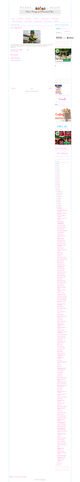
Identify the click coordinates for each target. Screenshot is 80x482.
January (58, 464)
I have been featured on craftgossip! (61, 355)
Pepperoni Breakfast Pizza (61, 426)
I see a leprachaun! (60, 370)
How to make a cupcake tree (62, 334)
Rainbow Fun (59, 366)
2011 (57, 189)
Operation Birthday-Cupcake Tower (60, 223)
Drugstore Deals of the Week (61, 409)
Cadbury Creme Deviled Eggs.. (61, 288)
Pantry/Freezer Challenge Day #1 (61, 453)
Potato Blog (59, 255)
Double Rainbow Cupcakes (61, 382)
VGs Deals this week (60, 273)
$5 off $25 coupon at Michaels (60, 325)
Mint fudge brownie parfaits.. (60, 358)
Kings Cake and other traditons (61, 401)
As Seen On (36, 18)
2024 (57, 167)
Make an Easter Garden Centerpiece (61, 304)
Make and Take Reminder (61, 321)
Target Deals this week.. (61, 277)
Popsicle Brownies (60, 283)
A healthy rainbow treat (61, 341)
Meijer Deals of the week (61, 438)
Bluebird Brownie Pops (61, 280)
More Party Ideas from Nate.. (61, 236)
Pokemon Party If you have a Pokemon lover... (62, 386)
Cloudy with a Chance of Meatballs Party (61, 266)
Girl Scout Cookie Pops (61, 441)
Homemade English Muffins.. (60, 449)
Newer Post (13, 88)
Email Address (59, 32)
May (58, 203)
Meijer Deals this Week (61, 275)
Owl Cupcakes (59, 375)
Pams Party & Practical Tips (13, 4)
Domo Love (59, 364)
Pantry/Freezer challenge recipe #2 (61, 434)
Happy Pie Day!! (60, 351)
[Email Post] (27, 49)
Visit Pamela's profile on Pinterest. (61, 148)
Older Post (50, 88)
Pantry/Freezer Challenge (61, 299)
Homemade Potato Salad (61, 416)
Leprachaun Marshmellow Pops (61, 362)
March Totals (59, 208)
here (47, 46)
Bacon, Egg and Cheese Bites (62, 259)
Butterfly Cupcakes (60, 248)
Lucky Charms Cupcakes (61, 412)
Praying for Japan (60, 372)
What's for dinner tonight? (61, 282)
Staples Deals (59, 252)
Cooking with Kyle (45, 18)
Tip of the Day (59, 234)
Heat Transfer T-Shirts (61, 348)
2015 (57, 182)
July (58, 200)
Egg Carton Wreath (60, 260)
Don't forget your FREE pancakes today (61, 458)
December (59, 191)
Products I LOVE (28, 21)
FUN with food (59, 317)
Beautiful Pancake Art (61, 264)
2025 (57, 165)
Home (13, 18)
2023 (57, 168)
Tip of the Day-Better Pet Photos (61, 250)
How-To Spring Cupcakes (61, 227)
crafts (14, 51)
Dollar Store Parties (60, 451)
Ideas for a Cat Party (60, 292)
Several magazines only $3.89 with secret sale (61, 429)
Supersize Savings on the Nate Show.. (61, 246)
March (58, 207)
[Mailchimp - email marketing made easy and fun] (68, 38)
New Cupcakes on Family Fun (61, 302)
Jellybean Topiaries (60, 323)
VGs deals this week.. (61, 238)
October (58, 194)
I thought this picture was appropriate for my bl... (61, 368)
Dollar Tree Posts (48, 21)
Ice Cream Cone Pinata (61, 225)
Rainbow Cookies (60, 343)
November (59, 193)
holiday (17, 51)
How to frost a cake (60, 270)
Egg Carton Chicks (60, 306)
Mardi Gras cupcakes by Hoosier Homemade (61, 423)
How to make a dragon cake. (61, 312)
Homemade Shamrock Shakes (61, 380)
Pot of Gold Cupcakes (61, 439)
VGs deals (59, 436)
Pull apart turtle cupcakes (61, 424)
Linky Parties (28, 18)
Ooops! (58, 446)
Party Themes (20, 18)
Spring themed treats (60, 285)
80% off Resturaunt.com (61, 243)
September (59, 196)
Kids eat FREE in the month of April (62, 211)
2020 (57, 174)
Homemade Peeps (60, 262)
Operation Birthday (60, 232)
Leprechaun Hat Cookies (61, 337)
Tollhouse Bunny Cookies (61, 257)
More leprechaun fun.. (61, 353)
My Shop (56, 21)
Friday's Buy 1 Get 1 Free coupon (61, 290)
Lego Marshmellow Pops (61, 294)
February (59, 463)
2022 (57, 170)
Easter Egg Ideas (60, 221)
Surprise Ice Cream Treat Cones (61, 395)
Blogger (44, 479)
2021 (57, 172)
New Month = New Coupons (60, 460)
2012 (57, 188)
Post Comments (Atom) (34, 91)
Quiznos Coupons (60, 254)
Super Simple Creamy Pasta (62, 297)
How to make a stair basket (62, 296)
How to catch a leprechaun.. (62, 383)
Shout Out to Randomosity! (62, 230)
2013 (57, 186)
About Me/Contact (38, 21)
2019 (57, 175)
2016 (57, 181)
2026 (57, 163)
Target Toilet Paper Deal (61, 444)
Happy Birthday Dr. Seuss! (61, 455)
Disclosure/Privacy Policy (17, 21)
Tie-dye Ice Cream (60, 346)
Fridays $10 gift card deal (61, 272)
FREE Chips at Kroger (61, 240)
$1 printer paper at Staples (61, 417)
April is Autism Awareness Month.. (61, 213)
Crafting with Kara (55, 18)
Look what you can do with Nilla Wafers (62, 332)
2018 (57, 177)
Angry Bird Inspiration (61, 241)
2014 (57, 184)
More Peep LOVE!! (60, 229)
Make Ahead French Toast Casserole (61, 392)
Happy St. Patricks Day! (61, 336)
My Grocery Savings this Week (61, 328)
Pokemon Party (60, 388)
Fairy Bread (59, 404)
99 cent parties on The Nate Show (62, 431)
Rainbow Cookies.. (60, 414)
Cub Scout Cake (60, 319)
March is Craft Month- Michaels (61, 420)
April (58, 205)
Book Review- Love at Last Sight (62, 219)
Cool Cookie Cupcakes (61, 268)
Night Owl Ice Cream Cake (61, 316)
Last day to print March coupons (61, 216)
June (58, 201)
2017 (57, 179)
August (58, 198)
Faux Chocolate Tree (60, 403)
